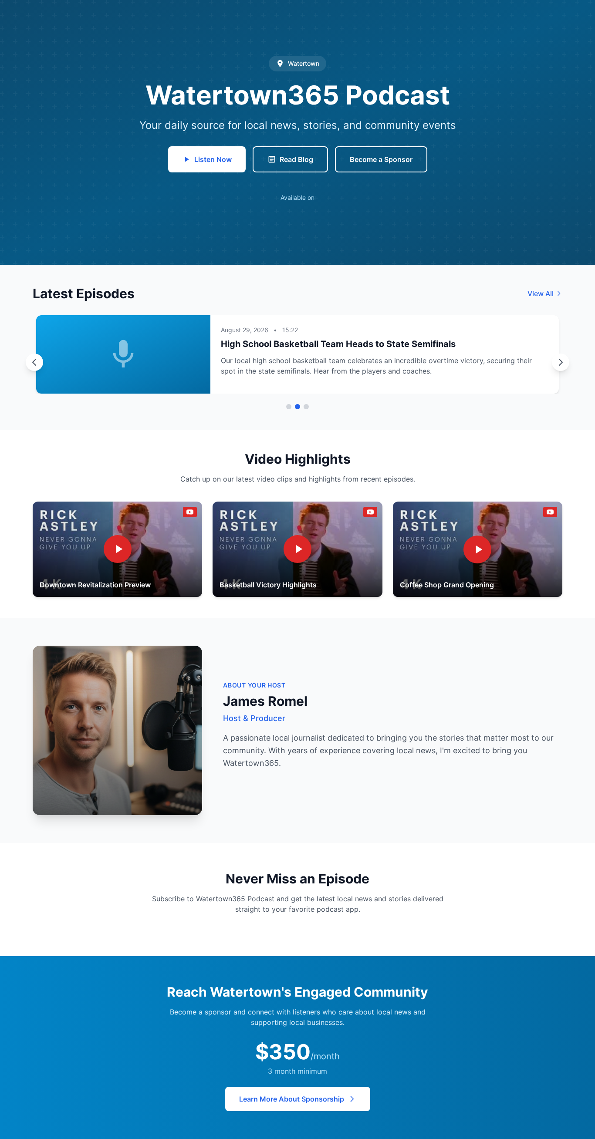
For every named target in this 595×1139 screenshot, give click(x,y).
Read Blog (296, 159)
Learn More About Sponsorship (291, 1099)
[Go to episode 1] (288, 406)
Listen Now (213, 159)
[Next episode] (560, 362)
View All (540, 293)
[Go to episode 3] (306, 406)
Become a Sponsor (381, 159)
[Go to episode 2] (297, 406)
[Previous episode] (34, 362)
